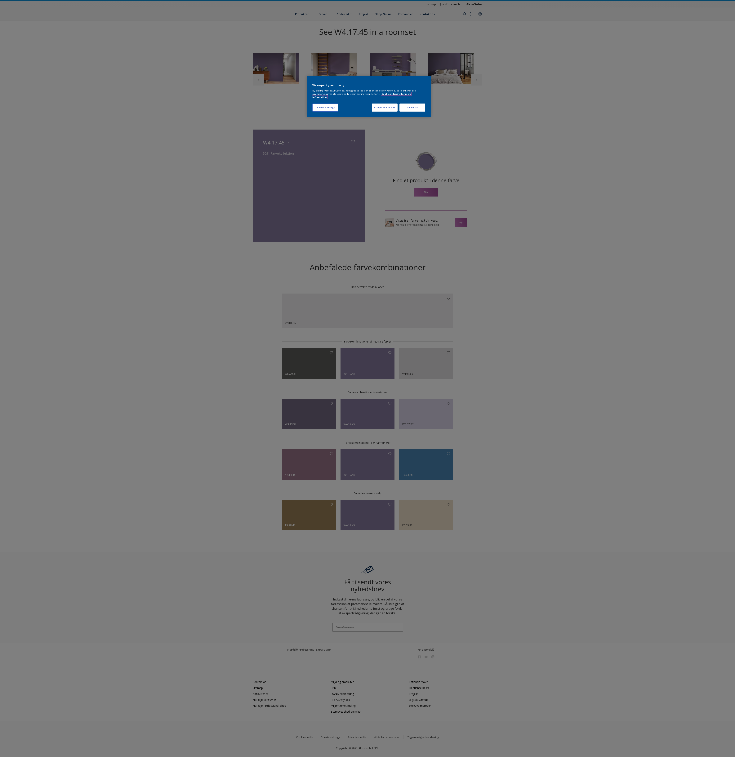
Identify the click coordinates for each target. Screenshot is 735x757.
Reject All (412, 107)
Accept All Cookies (384, 107)
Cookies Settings (325, 107)
